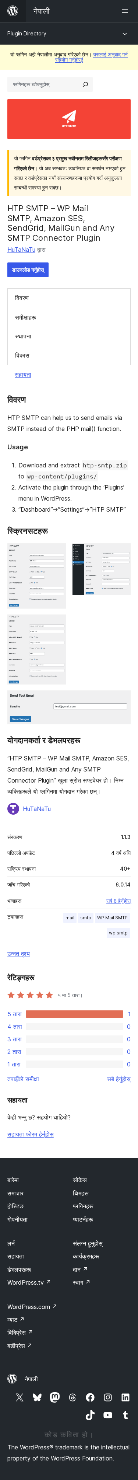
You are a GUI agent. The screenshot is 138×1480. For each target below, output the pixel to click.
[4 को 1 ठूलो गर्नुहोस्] (56, 553)
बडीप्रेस (19, 1346)
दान (80, 1269)
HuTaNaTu (21, 249)
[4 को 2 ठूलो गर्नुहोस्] (120, 553)
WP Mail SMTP (112, 917)
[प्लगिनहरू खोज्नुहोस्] (85, 84)
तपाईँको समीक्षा (23, 1079)
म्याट (16, 1319)
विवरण (22, 298)
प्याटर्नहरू (83, 1219)
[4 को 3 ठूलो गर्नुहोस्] (56, 624)
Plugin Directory (26, 33)
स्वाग (82, 1282)
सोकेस (80, 1180)
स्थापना (23, 336)
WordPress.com (32, 1306)
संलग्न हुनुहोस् (88, 1243)
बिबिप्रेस (20, 1332)
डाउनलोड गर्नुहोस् (28, 270)
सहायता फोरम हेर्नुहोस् (30, 1134)
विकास (22, 355)
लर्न (11, 1243)
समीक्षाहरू (25, 317)
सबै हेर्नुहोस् (119, 1079)
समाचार (15, 1193)
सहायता (23, 374)
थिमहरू (81, 1193)
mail (70, 917)
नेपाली (31, 1379)
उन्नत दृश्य (18, 953)
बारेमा (13, 1180)
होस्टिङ (15, 1206)
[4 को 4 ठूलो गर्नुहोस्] (120, 700)
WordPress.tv (29, 1282)
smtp (85, 917)
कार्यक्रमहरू (86, 1256)
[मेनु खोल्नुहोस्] (126, 11)
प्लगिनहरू (83, 1206)
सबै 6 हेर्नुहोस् (118, 901)
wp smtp (118, 933)
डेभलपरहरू (19, 1269)
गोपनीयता (17, 1219)
